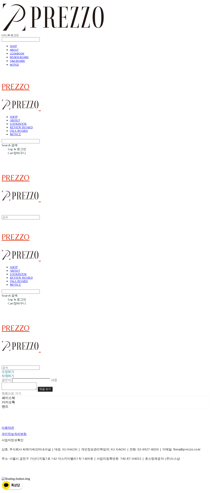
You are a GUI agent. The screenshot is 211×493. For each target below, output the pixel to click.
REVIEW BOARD (19, 57)
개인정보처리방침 (14, 434)
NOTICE (14, 64)
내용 (54, 380)
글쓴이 (6, 380)
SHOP (13, 46)
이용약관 (8, 428)
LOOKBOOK (17, 53)
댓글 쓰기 (45, 389)
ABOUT (14, 50)
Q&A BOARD (17, 61)
